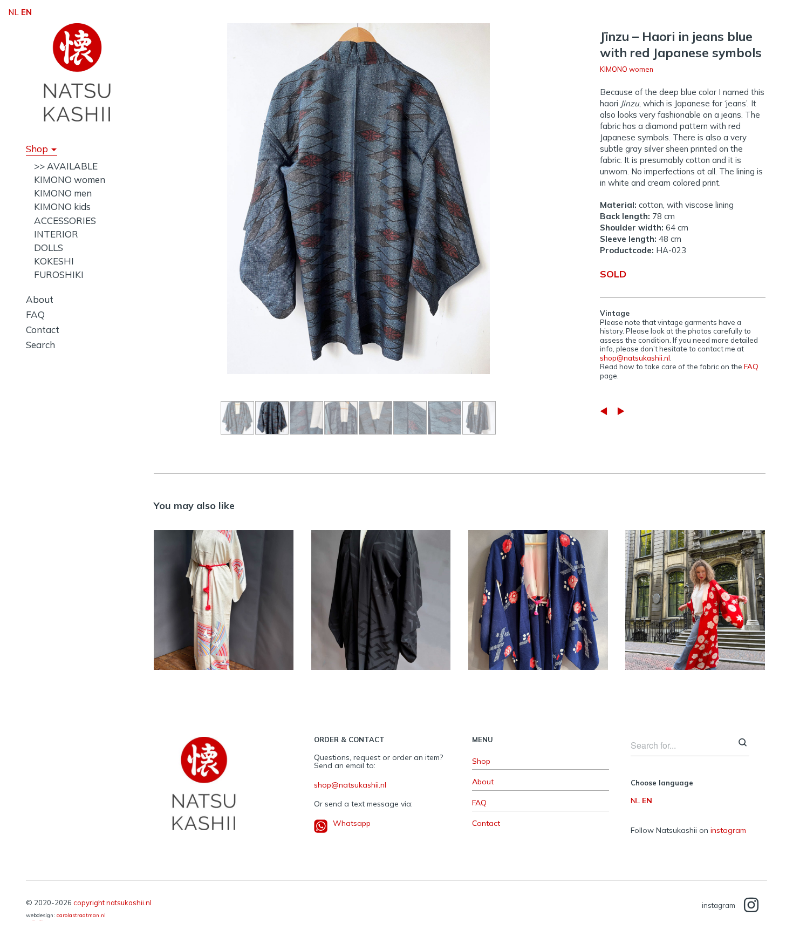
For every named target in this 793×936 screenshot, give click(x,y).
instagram (728, 830)
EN (647, 800)
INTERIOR (56, 234)
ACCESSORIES (65, 220)
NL (635, 800)
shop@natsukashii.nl (635, 358)
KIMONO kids (62, 206)
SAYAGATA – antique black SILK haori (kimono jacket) (380, 594)
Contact (42, 329)
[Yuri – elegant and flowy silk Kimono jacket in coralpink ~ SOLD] (603, 411)
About (39, 299)
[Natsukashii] (77, 72)
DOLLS (48, 247)
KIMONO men (63, 193)
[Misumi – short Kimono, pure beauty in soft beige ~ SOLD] (621, 411)
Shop (37, 148)
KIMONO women (69, 179)
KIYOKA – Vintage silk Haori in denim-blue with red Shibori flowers (538, 594)
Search (40, 344)
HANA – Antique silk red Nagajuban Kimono (695, 594)
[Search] (742, 743)
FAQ (35, 314)
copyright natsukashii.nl (112, 902)
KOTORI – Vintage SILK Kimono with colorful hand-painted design (224, 594)
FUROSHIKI (59, 274)
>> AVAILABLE (66, 166)
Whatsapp (352, 823)
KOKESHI (54, 261)
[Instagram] (751, 905)
